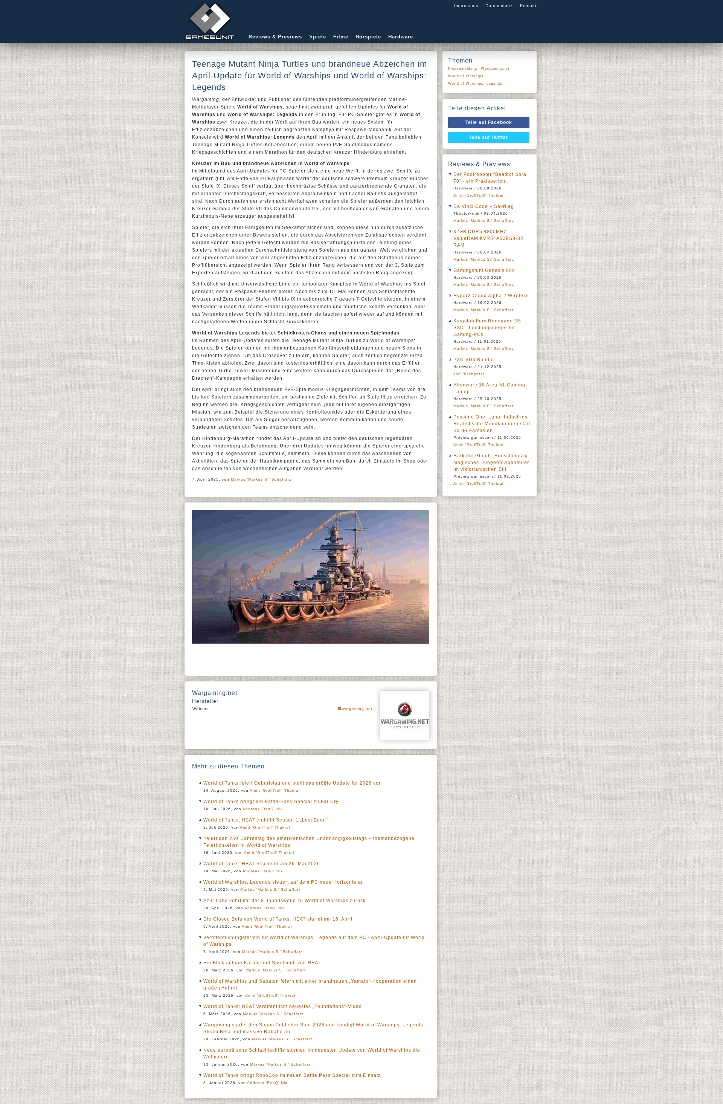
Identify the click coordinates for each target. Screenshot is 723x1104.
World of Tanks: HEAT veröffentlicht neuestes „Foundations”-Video (282, 1006)
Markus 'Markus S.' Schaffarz (261, 479)
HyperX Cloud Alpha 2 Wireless (491, 295)
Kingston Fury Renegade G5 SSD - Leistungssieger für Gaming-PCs (487, 327)
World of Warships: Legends (475, 84)
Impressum (466, 5)
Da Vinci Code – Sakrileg (483, 206)
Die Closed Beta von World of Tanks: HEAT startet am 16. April (277, 919)
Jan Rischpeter (469, 374)
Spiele (317, 37)
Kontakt (528, 5)
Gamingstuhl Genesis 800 (484, 270)
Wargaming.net (495, 68)
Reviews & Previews (275, 37)
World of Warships (466, 76)
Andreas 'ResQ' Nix (263, 809)
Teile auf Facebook (488, 122)
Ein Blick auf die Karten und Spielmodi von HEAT (262, 962)
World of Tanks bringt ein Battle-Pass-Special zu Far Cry (271, 801)
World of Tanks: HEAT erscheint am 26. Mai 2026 (261, 863)
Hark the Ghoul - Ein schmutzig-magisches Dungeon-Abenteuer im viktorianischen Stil (491, 462)
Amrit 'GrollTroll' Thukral (275, 790)
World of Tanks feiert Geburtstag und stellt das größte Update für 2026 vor (292, 783)
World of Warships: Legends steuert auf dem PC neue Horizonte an (283, 882)
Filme (340, 37)
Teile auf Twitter (488, 137)
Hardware (400, 37)
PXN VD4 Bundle (473, 359)
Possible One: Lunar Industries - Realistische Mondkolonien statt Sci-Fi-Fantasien (492, 423)
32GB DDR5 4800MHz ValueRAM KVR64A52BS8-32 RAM (488, 238)
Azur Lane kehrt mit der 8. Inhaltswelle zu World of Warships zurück (284, 900)
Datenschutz (499, 5)
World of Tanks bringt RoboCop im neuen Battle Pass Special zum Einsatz (292, 1075)
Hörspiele (368, 37)
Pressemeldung (462, 68)
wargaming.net (357, 709)
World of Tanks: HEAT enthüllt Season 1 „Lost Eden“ (265, 820)
